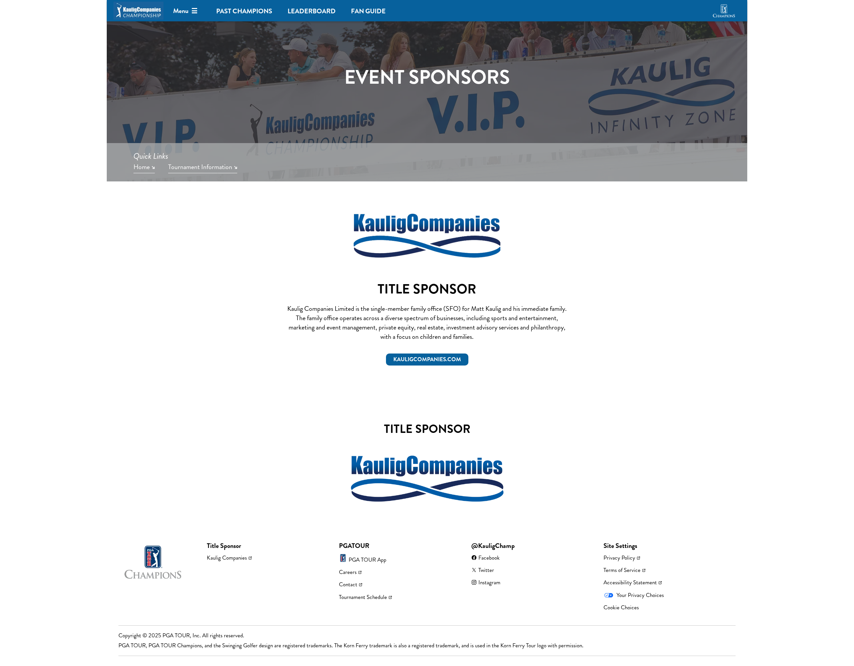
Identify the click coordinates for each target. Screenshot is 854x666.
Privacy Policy (619, 558)
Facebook (489, 558)
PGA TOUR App (367, 560)
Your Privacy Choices (640, 595)
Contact (348, 584)
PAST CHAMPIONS (244, 11)
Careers (348, 572)
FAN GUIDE (368, 11)
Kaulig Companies (227, 558)
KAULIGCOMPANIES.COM (427, 359)
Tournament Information (200, 167)
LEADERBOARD (312, 11)
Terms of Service (621, 570)
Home (141, 167)
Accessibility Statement (630, 582)
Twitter (486, 570)
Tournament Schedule (363, 597)
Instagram (489, 582)
